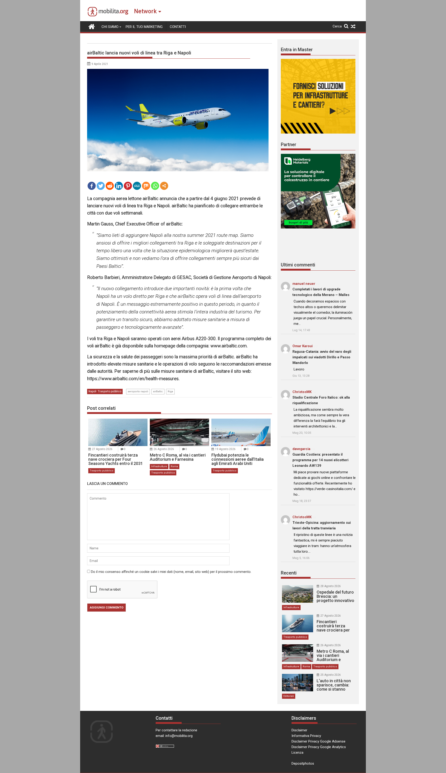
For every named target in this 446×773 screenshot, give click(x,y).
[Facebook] (92, 186)
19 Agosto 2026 (225, 449)
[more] (164, 186)
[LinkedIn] (119, 186)
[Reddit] (110, 186)
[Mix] (146, 186)
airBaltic (158, 391)
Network (145, 11)
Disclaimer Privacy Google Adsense (318, 741)
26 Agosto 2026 (164, 449)
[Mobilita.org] (91, 26)
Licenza (297, 752)
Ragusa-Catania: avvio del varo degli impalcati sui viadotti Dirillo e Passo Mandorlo (321, 357)
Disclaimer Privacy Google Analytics (319, 747)
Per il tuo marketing (144, 27)
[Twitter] (101, 186)
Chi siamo (110, 27)
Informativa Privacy (306, 736)
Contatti (178, 27)
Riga (170, 391)
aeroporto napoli (138, 391)
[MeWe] (137, 186)
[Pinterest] (128, 186)
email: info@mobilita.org (174, 736)
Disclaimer (299, 730)
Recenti (289, 573)
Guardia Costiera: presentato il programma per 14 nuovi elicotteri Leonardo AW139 (320, 460)
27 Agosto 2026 (102, 449)
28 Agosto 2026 (330, 586)
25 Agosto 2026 (330, 674)
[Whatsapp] (155, 186)
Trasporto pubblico (109, 391)
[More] (164, 186)
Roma (174, 466)
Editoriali (288, 696)
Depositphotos (303, 763)
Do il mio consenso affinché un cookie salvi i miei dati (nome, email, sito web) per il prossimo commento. (171, 572)
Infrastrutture (159, 466)
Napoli (92, 391)
